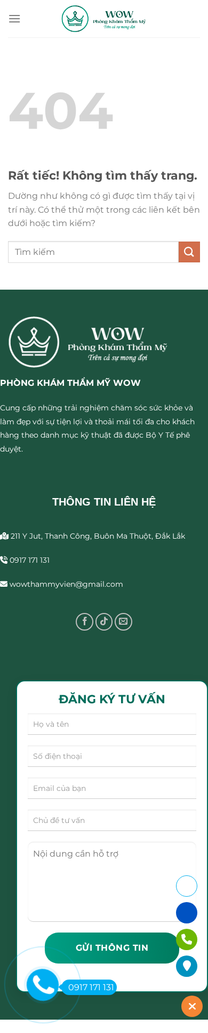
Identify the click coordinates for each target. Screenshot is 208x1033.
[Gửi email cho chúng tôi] (123, 622)
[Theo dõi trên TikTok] (104, 622)
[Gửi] (189, 252)
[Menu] (14, 18)
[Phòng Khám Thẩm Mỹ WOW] (104, 18)
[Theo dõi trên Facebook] (84, 622)
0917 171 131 (91, 987)
